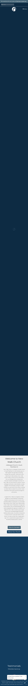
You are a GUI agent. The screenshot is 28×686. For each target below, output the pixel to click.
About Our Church (14, 532)
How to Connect (14, 527)
